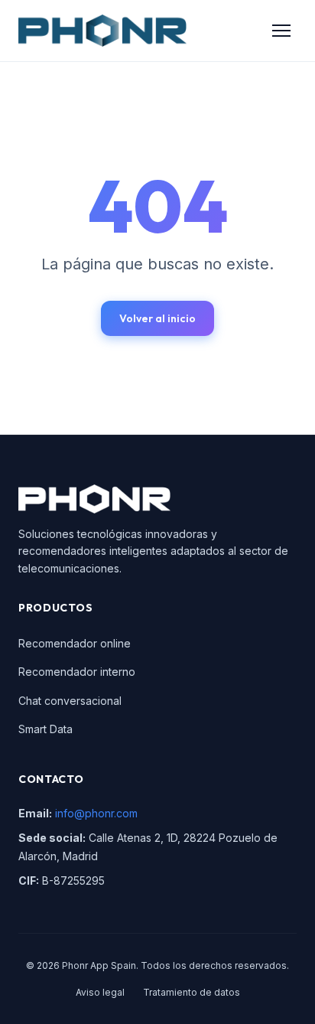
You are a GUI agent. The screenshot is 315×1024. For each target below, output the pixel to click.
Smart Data (45, 728)
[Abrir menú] (281, 31)
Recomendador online (74, 643)
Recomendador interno (76, 671)
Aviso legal (100, 992)
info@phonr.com (96, 813)
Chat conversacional (70, 700)
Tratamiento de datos (191, 992)
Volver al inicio (157, 318)
